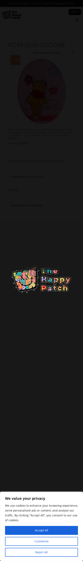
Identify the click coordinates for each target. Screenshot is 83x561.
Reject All (41, 552)
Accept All (41, 530)
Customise (41, 541)
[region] (41, 526)
